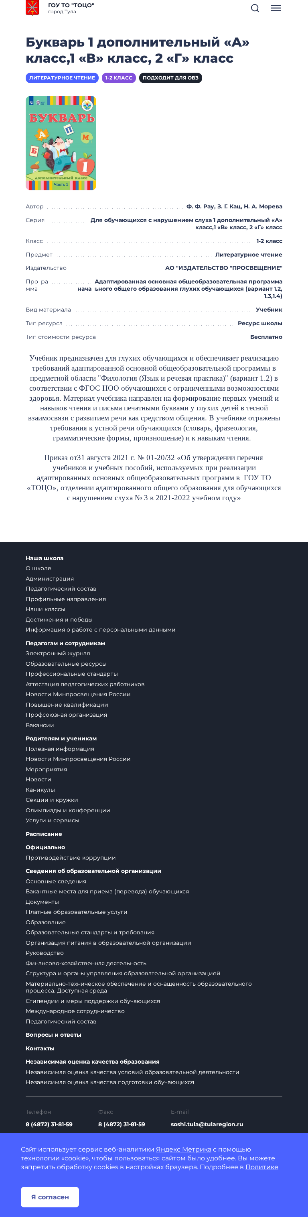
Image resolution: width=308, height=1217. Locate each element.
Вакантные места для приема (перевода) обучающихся (107, 891)
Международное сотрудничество (75, 1011)
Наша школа (44, 558)
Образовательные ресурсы (66, 663)
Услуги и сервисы (52, 820)
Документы (42, 901)
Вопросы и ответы (53, 1034)
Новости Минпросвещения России (78, 694)
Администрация (50, 578)
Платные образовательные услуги (77, 911)
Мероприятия (46, 769)
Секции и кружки (52, 799)
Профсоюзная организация (66, 714)
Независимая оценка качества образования (93, 1061)
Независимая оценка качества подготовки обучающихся (110, 1082)
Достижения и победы (59, 619)
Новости (38, 779)
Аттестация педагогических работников (85, 684)
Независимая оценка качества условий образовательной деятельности (132, 1072)
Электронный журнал (58, 653)
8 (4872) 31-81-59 (49, 1124)
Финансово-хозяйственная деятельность (86, 963)
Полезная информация (60, 748)
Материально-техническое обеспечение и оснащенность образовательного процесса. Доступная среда (139, 987)
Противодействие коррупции (71, 857)
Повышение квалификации (67, 704)
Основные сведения (56, 881)
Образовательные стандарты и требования (90, 932)
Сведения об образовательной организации (93, 871)
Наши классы (45, 609)
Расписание (44, 834)
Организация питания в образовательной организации (108, 942)
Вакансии (40, 725)
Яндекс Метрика (183, 1149)
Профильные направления (66, 599)
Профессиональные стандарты (72, 673)
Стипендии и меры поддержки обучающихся (93, 1001)
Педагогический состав (61, 588)
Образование (46, 922)
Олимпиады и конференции (68, 810)
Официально (45, 847)
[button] (255, 8)
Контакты (40, 1048)
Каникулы (40, 789)
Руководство (45, 952)
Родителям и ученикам (61, 738)
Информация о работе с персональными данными (101, 629)
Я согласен (50, 1197)
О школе (38, 568)
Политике (261, 1167)
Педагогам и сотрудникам (65, 643)
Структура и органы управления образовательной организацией (123, 973)
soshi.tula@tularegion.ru (207, 1124)
